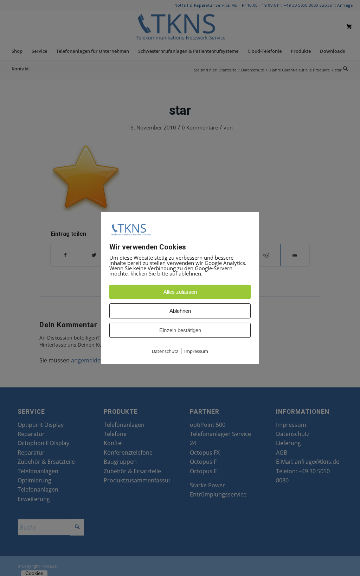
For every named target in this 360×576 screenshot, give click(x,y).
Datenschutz (165, 351)
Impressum (196, 351)
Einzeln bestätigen (180, 330)
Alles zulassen (180, 292)
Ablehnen (180, 311)
